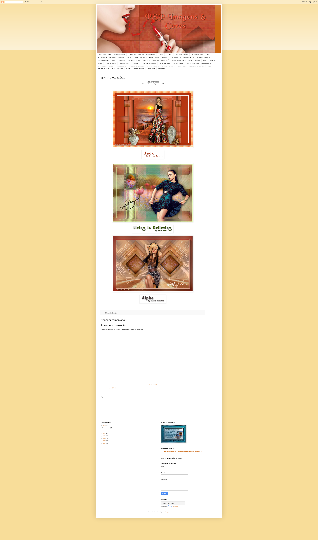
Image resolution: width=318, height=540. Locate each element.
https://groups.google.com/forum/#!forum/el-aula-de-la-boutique (183, 451)
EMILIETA (129, 57)
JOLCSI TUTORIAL (103, 60)
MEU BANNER (151, 69)
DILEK (208, 54)
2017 (104, 443)
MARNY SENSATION (194, 60)
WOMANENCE (182, 66)
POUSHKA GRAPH (124, 63)
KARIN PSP (122, 60)
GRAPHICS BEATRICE (203, 57)
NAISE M (212, 60)
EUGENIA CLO (176, 57)
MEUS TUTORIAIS (103, 69)
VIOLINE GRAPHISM (153, 66)
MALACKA (156, 60)
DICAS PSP (161, 69)
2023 (104, 425)
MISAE (205, 60)
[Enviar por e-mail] (106, 313)
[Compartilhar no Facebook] (113, 313)
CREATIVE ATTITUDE (197, 54)
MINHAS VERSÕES (117, 69)
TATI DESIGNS (121, 66)
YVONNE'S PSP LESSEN (196, 66)
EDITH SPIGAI (102, 57)
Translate (176, 506)
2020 (104, 436)
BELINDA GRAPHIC (119, 54)
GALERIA (128, 69)
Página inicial (102, 54)
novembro (107, 427)
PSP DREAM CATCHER (149, 63)
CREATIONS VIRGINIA (181, 54)
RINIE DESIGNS (206, 63)
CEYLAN (141, 54)
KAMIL (114, 60)
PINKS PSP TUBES (110, 63)
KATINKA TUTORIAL (134, 60)
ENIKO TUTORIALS (141, 57)
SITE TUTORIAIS (139, 69)
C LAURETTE (132, 54)
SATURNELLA (102, 66)
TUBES (209, 66)
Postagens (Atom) (111, 387)
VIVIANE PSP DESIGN (168, 66)
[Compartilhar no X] (111, 313)
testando (106, 430)
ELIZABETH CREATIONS (116, 57)
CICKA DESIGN (150, 54)
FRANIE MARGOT (188, 57)
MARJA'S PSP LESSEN (178, 60)
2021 (104, 433)
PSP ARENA (136, 63)
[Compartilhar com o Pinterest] (115, 313)
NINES (100, 63)
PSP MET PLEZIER (178, 63)
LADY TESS (146, 60)
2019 (104, 438)
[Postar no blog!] (108, 313)
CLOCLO (160, 54)
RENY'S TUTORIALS (193, 63)
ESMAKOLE (165, 57)
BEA (109, 54)
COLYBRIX (169, 54)
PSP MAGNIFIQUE (164, 63)
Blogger (167, 512)
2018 (104, 440)
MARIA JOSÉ (165, 60)
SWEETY (112, 66)
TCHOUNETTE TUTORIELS (136, 66)
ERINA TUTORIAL (154, 57)
